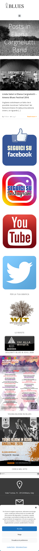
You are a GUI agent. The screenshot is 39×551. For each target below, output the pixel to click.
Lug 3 (14, 116)
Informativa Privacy (21, 547)
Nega (19, 534)
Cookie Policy (11, 547)
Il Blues (6, 116)
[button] (36, 507)
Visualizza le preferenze (19, 540)
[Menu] (19, 16)
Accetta (19, 529)
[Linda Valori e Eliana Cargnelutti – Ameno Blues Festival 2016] (19, 75)
